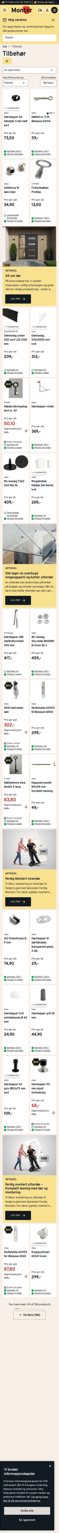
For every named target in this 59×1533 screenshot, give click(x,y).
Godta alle (27, 1510)
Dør (5, 47)
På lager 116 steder (42, 447)
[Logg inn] (47, 10)
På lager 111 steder (42, 1050)
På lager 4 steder (14, 749)
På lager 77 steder (15, 980)
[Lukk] (50, 1466)
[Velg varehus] (40, 10)
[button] (29, 70)
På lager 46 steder (42, 221)
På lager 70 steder (42, 749)
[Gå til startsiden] (22, 10)
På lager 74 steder (42, 518)
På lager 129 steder (42, 980)
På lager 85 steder (15, 154)
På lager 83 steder (42, 824)
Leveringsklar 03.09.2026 (13, 514)
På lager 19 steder (42, 1129)
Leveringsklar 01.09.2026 (13, 216)
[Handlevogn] (54, 10)
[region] (27, 1495)
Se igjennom (27, 1520)
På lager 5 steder (14, 824)
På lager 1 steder (41, 373)
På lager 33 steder (42, 1293)
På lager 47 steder (42, 674)
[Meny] (4, 10)
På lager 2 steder (14, 447)
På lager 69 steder (15, 1129)
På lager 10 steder (15, 221)
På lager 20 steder (15, 518)
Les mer (15, 299)
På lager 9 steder (14, 1293)
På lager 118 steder (15, 1050)
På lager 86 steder (42, 154)
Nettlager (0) (13, 370)
